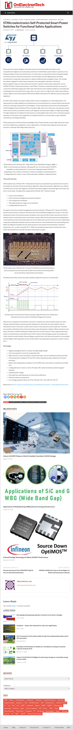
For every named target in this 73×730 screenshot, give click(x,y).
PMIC (51, 708)
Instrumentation (49, 703)
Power (21, 19)
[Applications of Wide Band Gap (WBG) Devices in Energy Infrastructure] (36, 484)
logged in (14, 606)
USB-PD (23, 714)
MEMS (43, 705)
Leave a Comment (30, 30)
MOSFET (49, 705)
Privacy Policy (59, 727)
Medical (37, 705)
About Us (23, 727)
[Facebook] (5, 396)
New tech (15, 708)
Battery (12, 700)
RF (34, 711)
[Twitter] (8, 396)
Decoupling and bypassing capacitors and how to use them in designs (39, 615)
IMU (42, 703)
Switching (61, 19)
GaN (26, 703)
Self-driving (40, 711)
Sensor (58, 711)
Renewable (29, 711)
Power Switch (53, 19)
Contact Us (46, 727)
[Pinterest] (21, 396)
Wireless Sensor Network (34, 714)
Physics (45, 708)
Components (29, 700)
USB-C (17, 714)
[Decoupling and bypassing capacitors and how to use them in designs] (9, 615)
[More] (24, 396)
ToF (12, 714)
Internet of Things (61, 703)
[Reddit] (18, 396)
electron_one (20, 30)
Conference (38, 700)
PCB (40, 708)
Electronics (61, 700)
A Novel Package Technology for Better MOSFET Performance (25, 557)
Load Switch (6, 19)
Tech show (64, 711)
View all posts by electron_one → (27, 585)
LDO (13, 705)
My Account (34, 727)
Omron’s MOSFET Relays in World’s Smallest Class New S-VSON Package (29, 456)
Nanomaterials (58, 705)
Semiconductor (50, 711)
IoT (5, 705)
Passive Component (31, 708)
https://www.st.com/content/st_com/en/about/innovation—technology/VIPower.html (40, 384)
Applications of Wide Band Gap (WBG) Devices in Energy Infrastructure (29, 507)
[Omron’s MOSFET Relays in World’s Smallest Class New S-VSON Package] (36, 433)
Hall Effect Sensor (34, 703)
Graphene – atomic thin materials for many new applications (37, 625)
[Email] (14, 396)
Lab (9, 705)
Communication (20, 700)
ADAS (6, 700)
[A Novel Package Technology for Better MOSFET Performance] (36, 535)
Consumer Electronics (50, 700)
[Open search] (67, 13)
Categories (6, 685)
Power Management (42, 19)
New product (7, 708)
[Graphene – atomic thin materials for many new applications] (9, 626)
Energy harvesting (9, 703)
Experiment (19, 703)
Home (6, 727)
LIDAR (23, 705)
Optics (22, 708)
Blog (13, 727)
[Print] (11, 396)
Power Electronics (29, 19)
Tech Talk (6, 714)
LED (18, 705)
